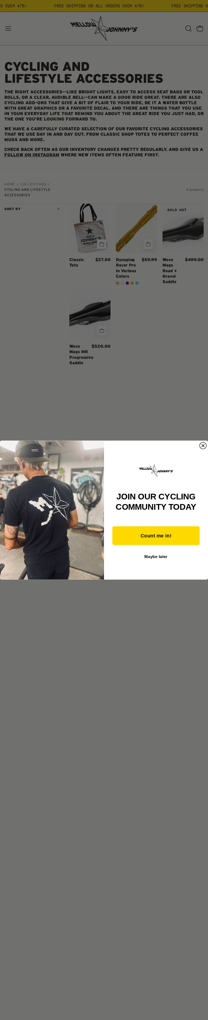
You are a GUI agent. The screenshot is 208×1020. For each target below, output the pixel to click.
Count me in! (156, 535)
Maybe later (155, 556)
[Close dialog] (203, 445)
